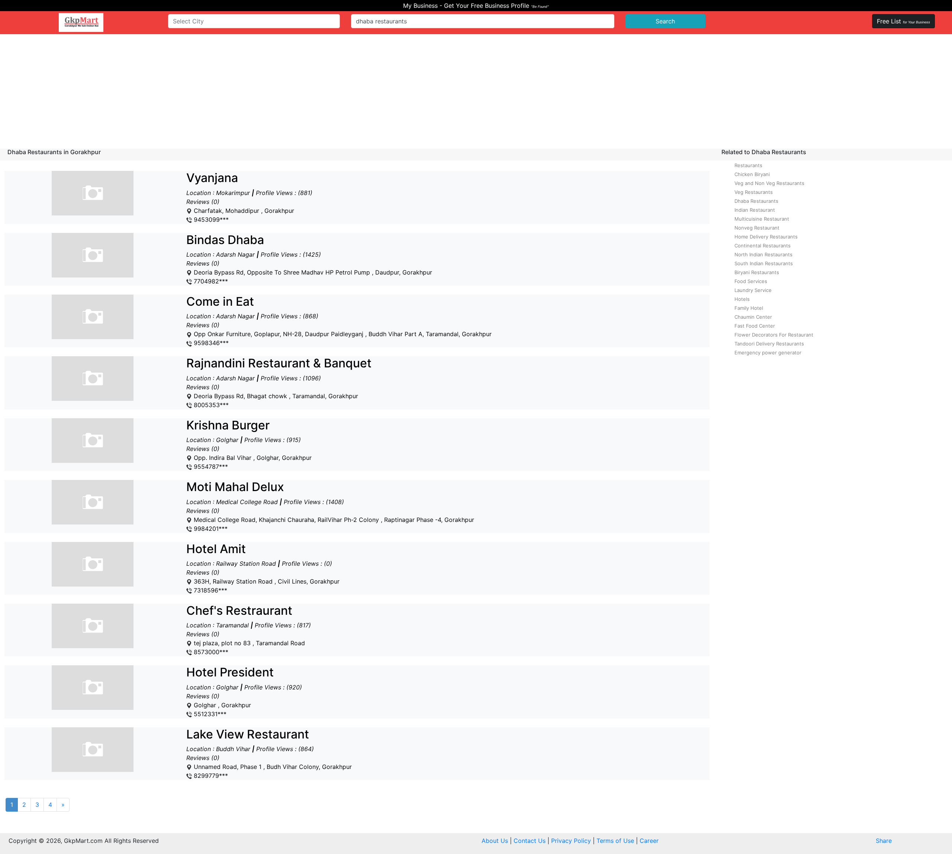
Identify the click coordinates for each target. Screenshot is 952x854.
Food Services (750, 281)
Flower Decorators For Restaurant (773, 335)
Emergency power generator (767, 352)
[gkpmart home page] (81, 22)
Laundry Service (753, 290)
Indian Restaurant (754, 210)
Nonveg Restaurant (756, 228)
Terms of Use (615, 840)
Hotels (742, 299)
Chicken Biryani (752, 174)
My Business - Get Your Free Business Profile (476, 5)
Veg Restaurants (753, 192)
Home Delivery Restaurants (766, 237)
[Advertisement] (476, 90)
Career (649, 840)
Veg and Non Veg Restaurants (769, 183)
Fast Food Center (754, 326)
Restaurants (748, 165)
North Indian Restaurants (763, 254)
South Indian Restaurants (763, 263)
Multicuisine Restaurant (761, 219)
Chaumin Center (753, 317)
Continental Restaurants (762, 246)
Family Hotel (748, 308)
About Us (495, 840)
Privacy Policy (571, 840)
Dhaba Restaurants (756, 201)
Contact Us (530, 840)
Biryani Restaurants (756, 272)
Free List (903, 21)
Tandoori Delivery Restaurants (769, 344)
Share (884, 840)
